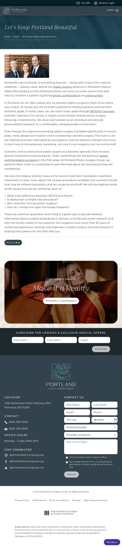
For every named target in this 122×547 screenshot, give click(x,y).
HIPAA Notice (39, 500)
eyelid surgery (94, 96)
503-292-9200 (35, 536)
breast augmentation (66, 96)
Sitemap (76, 500)
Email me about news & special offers (88, 457)
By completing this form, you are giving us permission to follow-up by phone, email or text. (91, 464)
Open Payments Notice (95, 500)
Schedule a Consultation (61, 301)
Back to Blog (13, 242)
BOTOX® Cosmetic (102, 111)
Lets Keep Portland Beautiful (39, 37)
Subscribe (101, 349)
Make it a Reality (61, 285)
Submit (71, 474)
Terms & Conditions (59, 500)
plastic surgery (62, 87)
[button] (117, 10)
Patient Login (107, 3)
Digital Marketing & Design (64, 513)
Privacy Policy (22, 500)
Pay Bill (85, 3)
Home (7, 37)
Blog (16, 37)
